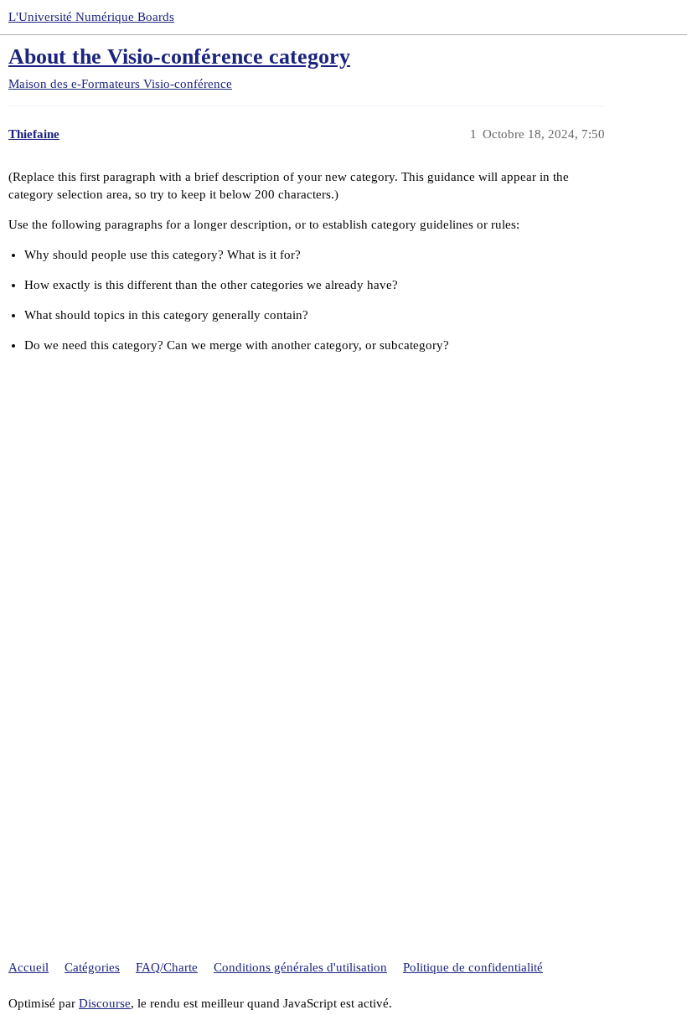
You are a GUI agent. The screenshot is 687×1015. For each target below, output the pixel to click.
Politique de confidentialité (473, 967)
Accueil (28, 967)
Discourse (105, 1003)
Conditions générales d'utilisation (300, 967)
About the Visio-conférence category (179, 56)
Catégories (92, 967)
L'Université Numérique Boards (91, 16)
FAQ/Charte (167, 967)
